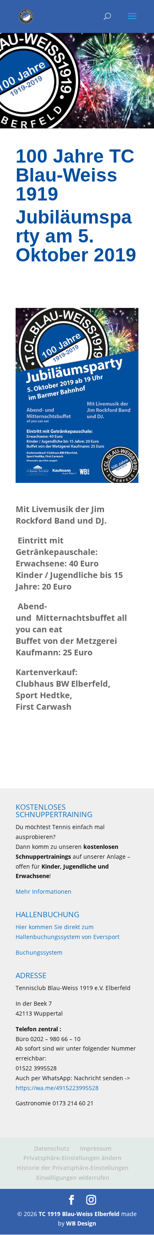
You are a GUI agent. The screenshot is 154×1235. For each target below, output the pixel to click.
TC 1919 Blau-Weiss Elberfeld (79, 1214)
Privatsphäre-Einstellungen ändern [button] (72, 1158)
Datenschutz (51, 1148)
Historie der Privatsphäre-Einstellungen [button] (73, 1168)
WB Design (81, 1223)
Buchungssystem (39, 952)
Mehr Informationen (43, 891)
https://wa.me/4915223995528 (57, 1088)
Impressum (95, 1148)
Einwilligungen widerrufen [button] (72, 1177)
